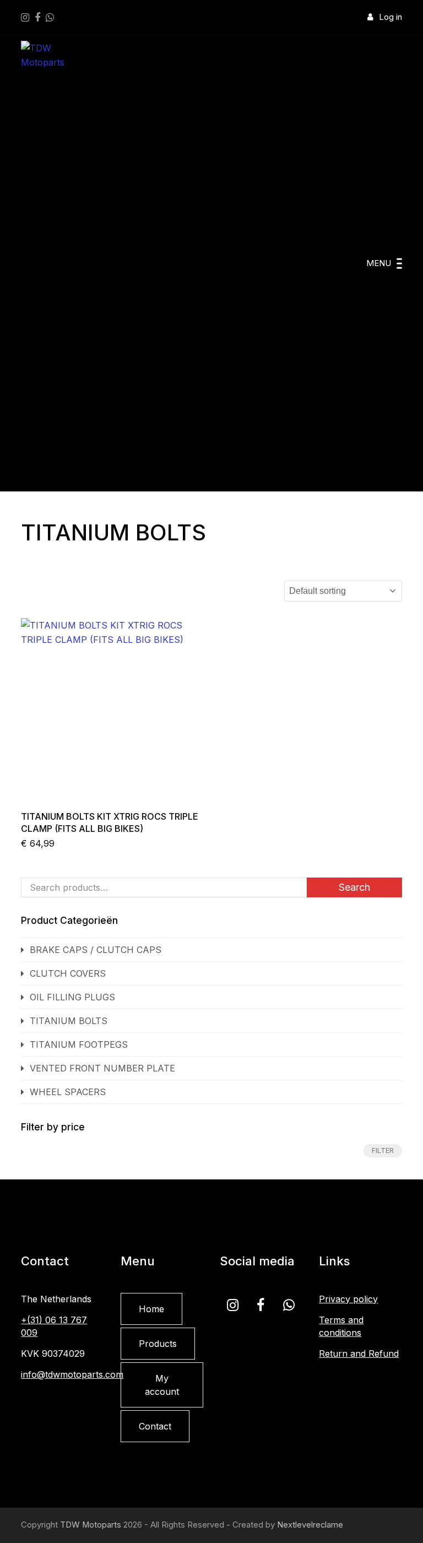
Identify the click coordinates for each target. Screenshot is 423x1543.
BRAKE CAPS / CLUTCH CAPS (95, 949)
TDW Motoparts (90, 1525)
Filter (383, 1150)
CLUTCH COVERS (68, 973)
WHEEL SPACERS (68, 1091)
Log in (390, 17)
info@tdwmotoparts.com (72, 1374)
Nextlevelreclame (310, 1525)
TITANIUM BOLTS (68, 1020)
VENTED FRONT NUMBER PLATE (102, 1068)
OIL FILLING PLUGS (72, 997)
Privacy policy (348, 1298)
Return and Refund (359, 1353)
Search (354, 887)
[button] (384, 263)
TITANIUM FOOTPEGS (79, 1044)
